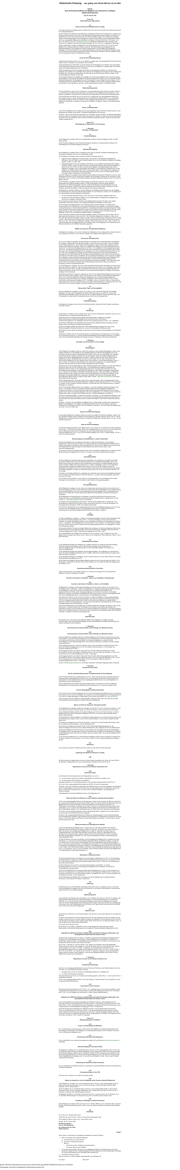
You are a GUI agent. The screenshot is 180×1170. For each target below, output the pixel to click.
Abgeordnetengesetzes (106, 376)
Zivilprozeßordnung (112, 696)
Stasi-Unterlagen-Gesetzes (81, 41)
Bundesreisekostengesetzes (112, 1040)
